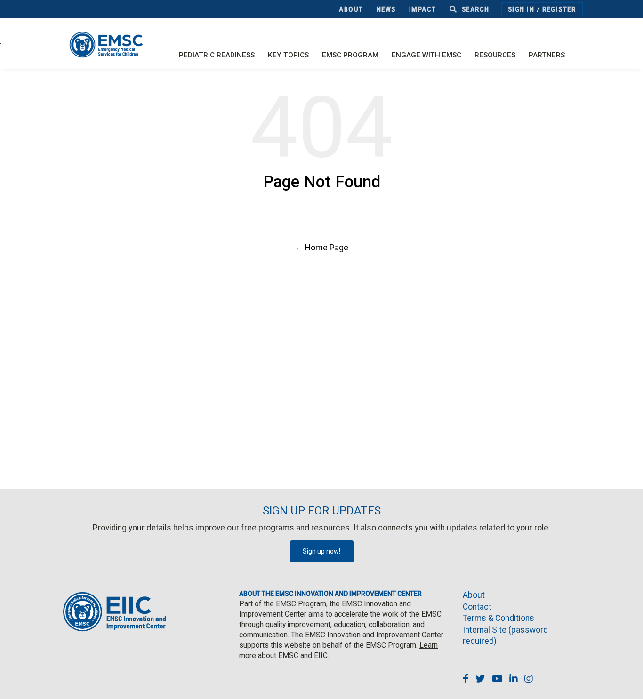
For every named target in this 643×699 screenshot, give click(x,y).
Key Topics (288, 55)
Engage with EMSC (426, 55)
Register (559, 9)
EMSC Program (350, 55)
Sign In (521, 9)
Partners (547, 55)
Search (474, 9)
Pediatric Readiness (217, 55)
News (386, 9)
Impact (422, 9)
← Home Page (321, 247)
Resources (494, 55)
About (351, 9)
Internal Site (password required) (505, 635)
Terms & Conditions (498, 618)
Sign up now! (321, 551)
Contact (477, 606)
